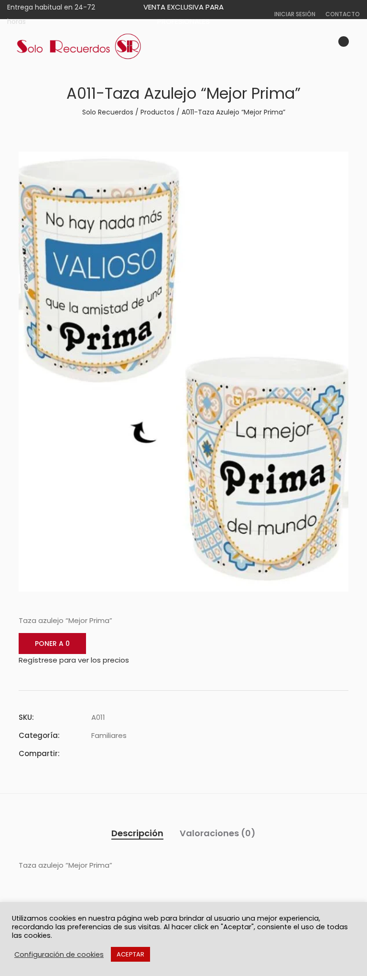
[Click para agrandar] (334, 164)
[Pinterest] (128, 753)
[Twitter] (111, 753)
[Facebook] (94, 753)
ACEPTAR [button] (130, 954)
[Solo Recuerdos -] (79, 47)
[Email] (146, 753)
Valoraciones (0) (218, 833)
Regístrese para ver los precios (74, 660)
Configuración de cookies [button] (59, 954)
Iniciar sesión (294, 14)
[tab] (137, 833)
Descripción (137, 833)
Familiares (109, 735)
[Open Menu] (355, 46)
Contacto (342, 14)
